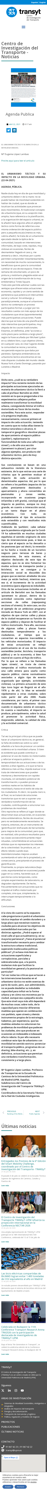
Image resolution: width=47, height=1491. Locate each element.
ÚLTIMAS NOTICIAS (12, 1431)
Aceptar (8, 1487)
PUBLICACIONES (10, 1426)
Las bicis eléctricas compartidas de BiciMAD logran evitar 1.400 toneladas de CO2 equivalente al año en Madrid (22, 1276)
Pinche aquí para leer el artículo (17, 160)
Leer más (5, 1185)
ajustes (33, 1482)
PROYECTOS (8, 1421)
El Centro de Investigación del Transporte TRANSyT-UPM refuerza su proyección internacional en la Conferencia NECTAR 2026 (23, 1221)
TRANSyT (6, 1367)
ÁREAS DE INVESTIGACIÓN (16, 1398)
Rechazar (20, 1487)
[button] (24, 27)
